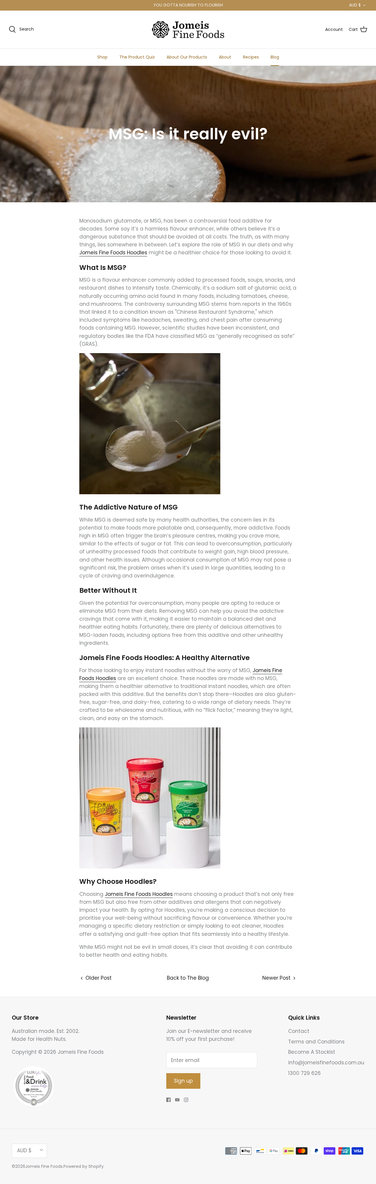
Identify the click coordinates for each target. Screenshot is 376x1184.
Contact (298, 1031)
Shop (102, 57)
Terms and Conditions (316, 1041)
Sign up (183, 1080)
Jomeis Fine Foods (44, 1166)
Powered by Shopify (83, 1166)
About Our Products (187, 57)
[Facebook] (168, 1100)
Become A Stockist (311, 1052)
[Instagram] (186, 1100)
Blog (275, 57)
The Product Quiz (137, 57)
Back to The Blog (188, 977)
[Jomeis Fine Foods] (188, 29)
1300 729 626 (304, 1073)
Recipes (251, 57)
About (225, 57)
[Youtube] (177, 1100)
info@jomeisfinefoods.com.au (326, 1062)
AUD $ (355, 5)
